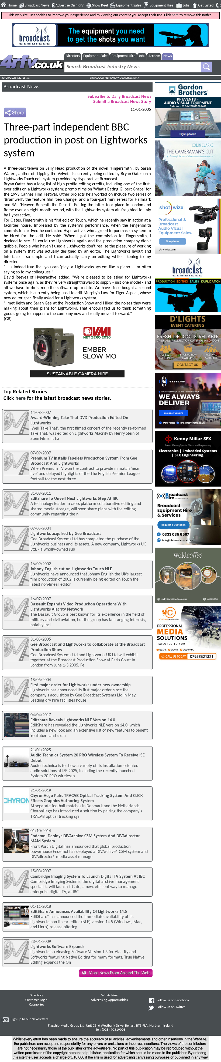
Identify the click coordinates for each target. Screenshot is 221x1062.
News (167, 56)
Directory (73, 56)
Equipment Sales (128, 6)
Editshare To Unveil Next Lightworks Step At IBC (74, 499)
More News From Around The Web (119, 973)
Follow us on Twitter (171, 1007)
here (175, 15)
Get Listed (205, 6)
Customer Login (36, 1000)
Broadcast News (37, 6)
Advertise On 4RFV (70, 6)
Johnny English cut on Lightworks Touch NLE (71, 569)
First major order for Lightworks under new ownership (80, 685)
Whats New (109, 995)
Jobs (186, 6)
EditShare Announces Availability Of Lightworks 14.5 (78, 912)
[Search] (206, 67)
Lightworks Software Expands (57, 947)
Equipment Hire (161, 6)
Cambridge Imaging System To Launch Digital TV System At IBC (87, 877)
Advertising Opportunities (109, 1000)
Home (12, 6)
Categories (36, 1004)
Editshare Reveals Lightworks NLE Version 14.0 (72, 720)
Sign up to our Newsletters (29, 1019)
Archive (154, 56)
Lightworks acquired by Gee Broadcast (65, 534)
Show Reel (100, 6)
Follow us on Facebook (173, 1000)
